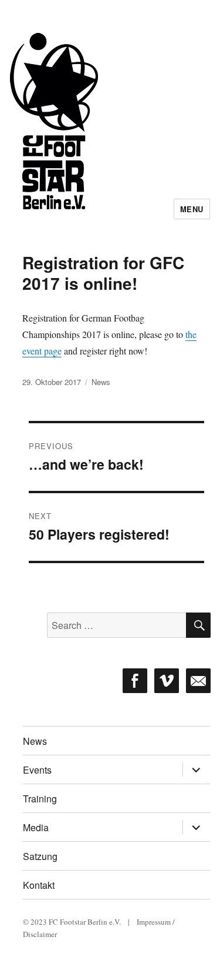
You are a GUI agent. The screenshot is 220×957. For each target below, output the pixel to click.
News (101, 381)
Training (40, 798)
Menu (192, 209)
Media (36, 827)
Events (37, 770)
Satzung (40, 856)
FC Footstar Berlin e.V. (85, 921)
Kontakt (39, 885)
